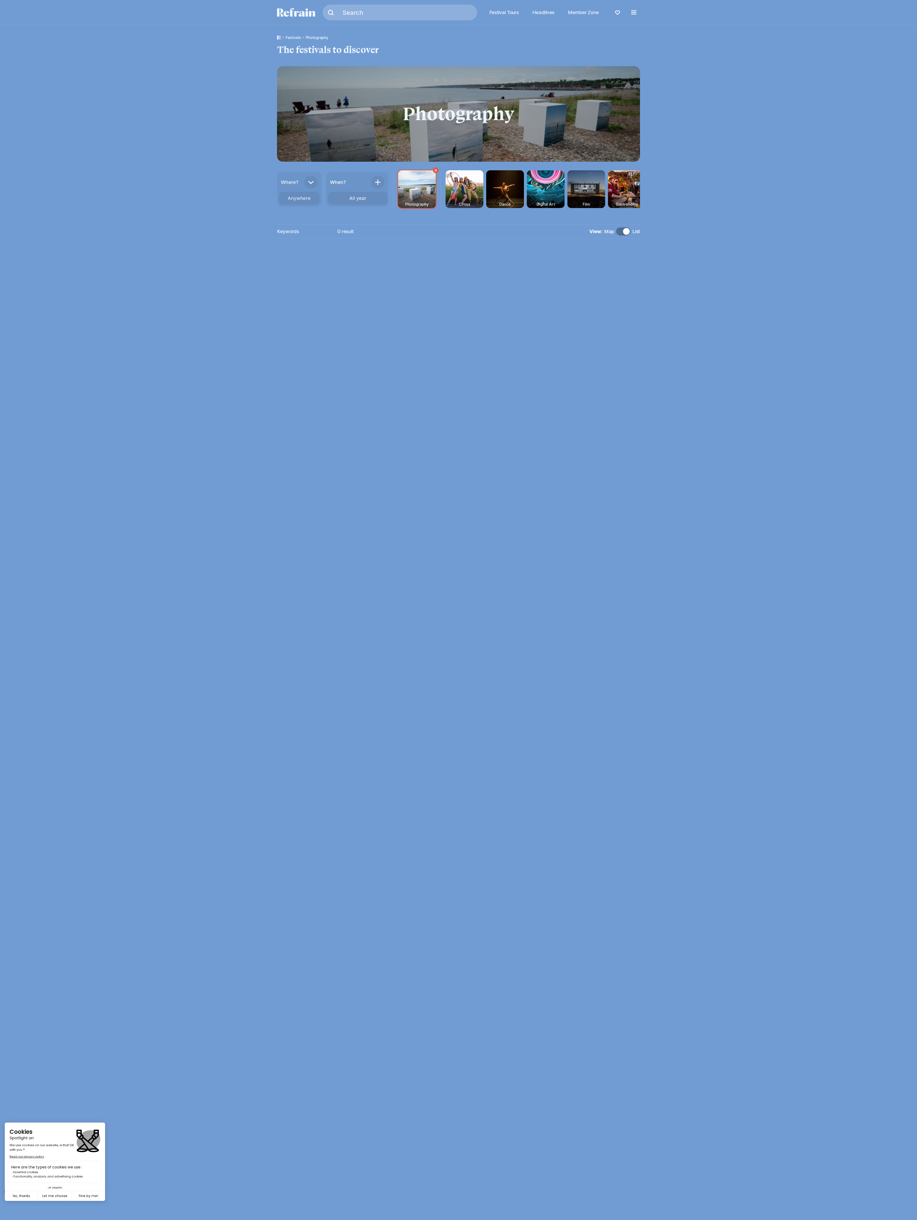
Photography (317, 37)
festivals (293, 37)
